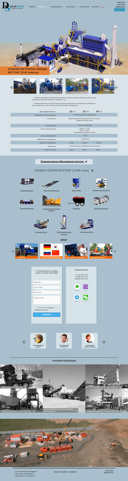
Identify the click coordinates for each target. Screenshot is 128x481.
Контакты (95, 7)
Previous (13, 251)
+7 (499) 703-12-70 (81, 277)
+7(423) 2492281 (121, 4)
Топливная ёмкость (27, 208)
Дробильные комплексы (101, 190)
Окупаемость (56, 7)
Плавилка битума (26, 191)
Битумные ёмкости (101, 209)
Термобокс (76, 209)
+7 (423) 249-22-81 (81, 275)
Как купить (70, 7)
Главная (32, 7)
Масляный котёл (87, 232)
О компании (84, 7)
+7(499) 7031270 (121, 2)
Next (115, 251)
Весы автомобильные (51, 191)
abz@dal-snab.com (120, 6)
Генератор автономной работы (51, 210)
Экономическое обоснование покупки (63, 161)
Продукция (42, 7)
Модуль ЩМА (76, 191)
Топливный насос (41, 232)
